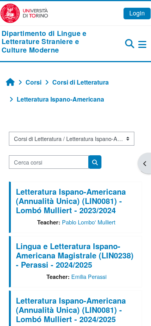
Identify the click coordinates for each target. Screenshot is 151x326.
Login (137, 12)
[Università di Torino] (24, 12)
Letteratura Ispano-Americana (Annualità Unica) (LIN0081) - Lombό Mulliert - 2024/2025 (71, 309)
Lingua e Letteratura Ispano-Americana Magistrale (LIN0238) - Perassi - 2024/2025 (75, 255)
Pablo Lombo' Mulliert (88, 222)
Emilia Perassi (88, 276)
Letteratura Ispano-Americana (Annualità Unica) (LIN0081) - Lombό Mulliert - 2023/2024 (71, 201)
